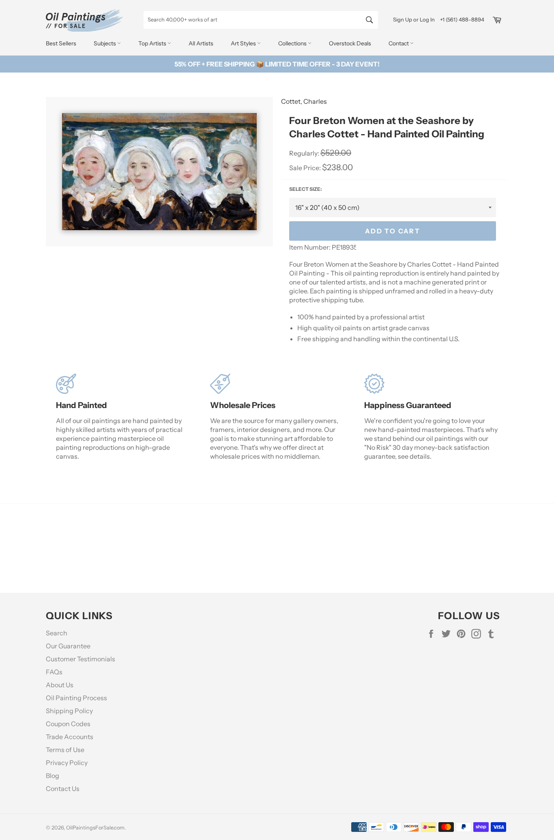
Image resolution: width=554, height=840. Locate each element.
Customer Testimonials (80, 659)
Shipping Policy (69, 711)
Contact (399, 43)
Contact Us (62, 788)
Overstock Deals (350, 43)
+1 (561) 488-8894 (462, 19)
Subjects (105, 43)
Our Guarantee (68, 646)
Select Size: (305, 189)
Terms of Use (65, 750)
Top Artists (152, 43)
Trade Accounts (69, 737)
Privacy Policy (67, 763)
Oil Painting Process (76, 698)
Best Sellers (61, 43)
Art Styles (244, 43)
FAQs (54, 672)
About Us (59, 685)
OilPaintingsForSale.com (95, 828)
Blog (52, 776)
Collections (293, 43)
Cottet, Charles (304, 101)
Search (56, 633)
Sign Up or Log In (414, 19)
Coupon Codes (68, 724)
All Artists (201, 43)
